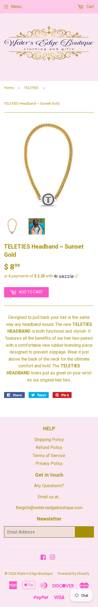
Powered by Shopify (73, 573)
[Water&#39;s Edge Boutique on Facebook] (43, 557)
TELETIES (31, 88)
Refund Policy (49, 447)
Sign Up (84, 532)
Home (9, 88)
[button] (49, 276)
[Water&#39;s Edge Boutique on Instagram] (52, 557)
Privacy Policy (49, 463)
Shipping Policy (49, 439)
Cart (89, 6)
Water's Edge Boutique (35, 573)
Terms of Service (49, 455)
